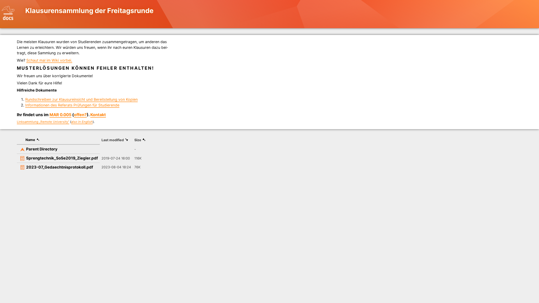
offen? (80, 114)
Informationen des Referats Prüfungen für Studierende (72, 105)
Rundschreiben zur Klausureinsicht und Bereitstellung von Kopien (81, 99)
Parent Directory (41, 149)
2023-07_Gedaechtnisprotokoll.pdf (59, 167)
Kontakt (98, 114)
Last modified (112, 140)
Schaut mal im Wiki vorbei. (49, 60)
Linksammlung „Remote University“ (43, 122)
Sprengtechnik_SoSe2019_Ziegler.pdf (62, 158)
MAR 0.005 (60, 114)
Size (137, 140)
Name (30, 140)
